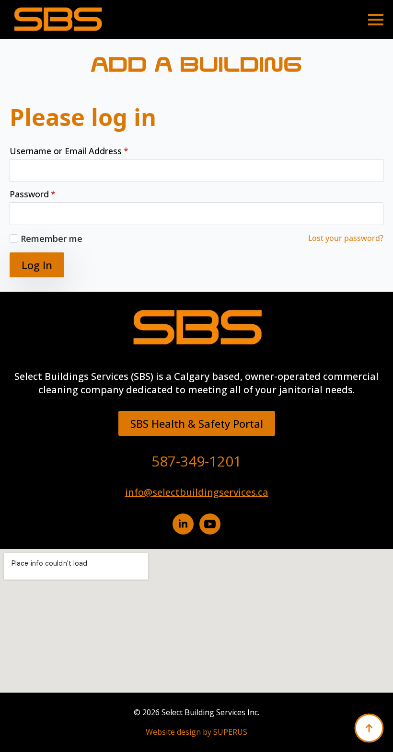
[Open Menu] (375, 19)
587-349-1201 (196, 461)
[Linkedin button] (183, 524)
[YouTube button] (209, 524)
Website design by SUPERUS (196, 732)
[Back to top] (369, 728)
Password (33, 194)
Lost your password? (345, 238)
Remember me (51, 238)
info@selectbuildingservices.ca (196, 492)
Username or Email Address (69, 151)
